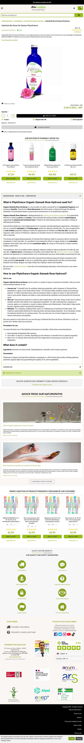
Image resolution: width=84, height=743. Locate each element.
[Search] (79, 15)
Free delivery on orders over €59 (42, 2)
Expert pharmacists (21, 584)
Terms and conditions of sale (73, 721)
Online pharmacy (7, 21)
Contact (79, 717)
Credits (79, 729)
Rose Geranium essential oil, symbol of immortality (21, 465)
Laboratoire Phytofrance (8, 30)
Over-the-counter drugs (62, 613)
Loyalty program (21, 613)
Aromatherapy (18, 21)
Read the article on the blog (10, 435)
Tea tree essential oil (20, 266)
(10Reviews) (77, 32)
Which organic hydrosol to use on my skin (18, 425)
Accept (72, 739)
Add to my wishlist (9, 104)
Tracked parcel (21, 570)
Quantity (4, 112)
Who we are (78, 733)
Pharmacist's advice (13, 373)
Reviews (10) (7, 367)
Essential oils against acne (42, 384)
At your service (62, 570)
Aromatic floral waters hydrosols (34, 21)
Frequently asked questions (62, 584)
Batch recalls (77, 725)
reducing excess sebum (65, 252)
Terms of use (77, 714)
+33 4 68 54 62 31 (15, 657)
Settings (79, 739)
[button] (2, 8)
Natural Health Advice (43, 481)
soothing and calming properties (54, 215)
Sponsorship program (62, 598)
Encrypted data (22, 598)
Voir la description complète (10, 40)
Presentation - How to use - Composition (19, 196)
